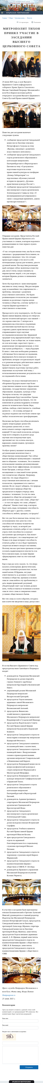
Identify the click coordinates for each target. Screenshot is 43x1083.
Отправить (29, 1067)
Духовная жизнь (20, 18)
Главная (4, 18)
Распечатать (37, 22)
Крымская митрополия (21, 1082)
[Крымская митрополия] (18, 13)
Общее (11, 18)
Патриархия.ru (8, 995)
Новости (29, 18)
